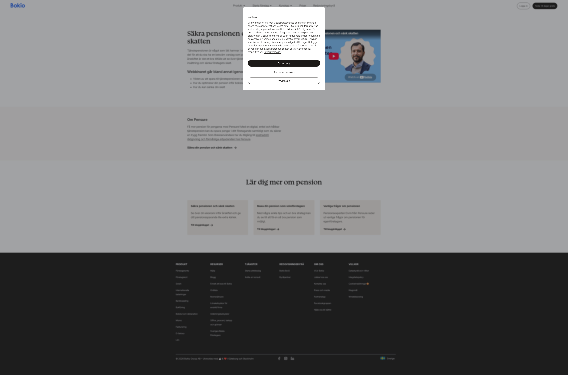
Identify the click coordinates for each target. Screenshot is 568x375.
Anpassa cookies (284, 72)
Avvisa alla (284, 80)
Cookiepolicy (304, 48)
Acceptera (284, 63)
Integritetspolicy (272, 51)
